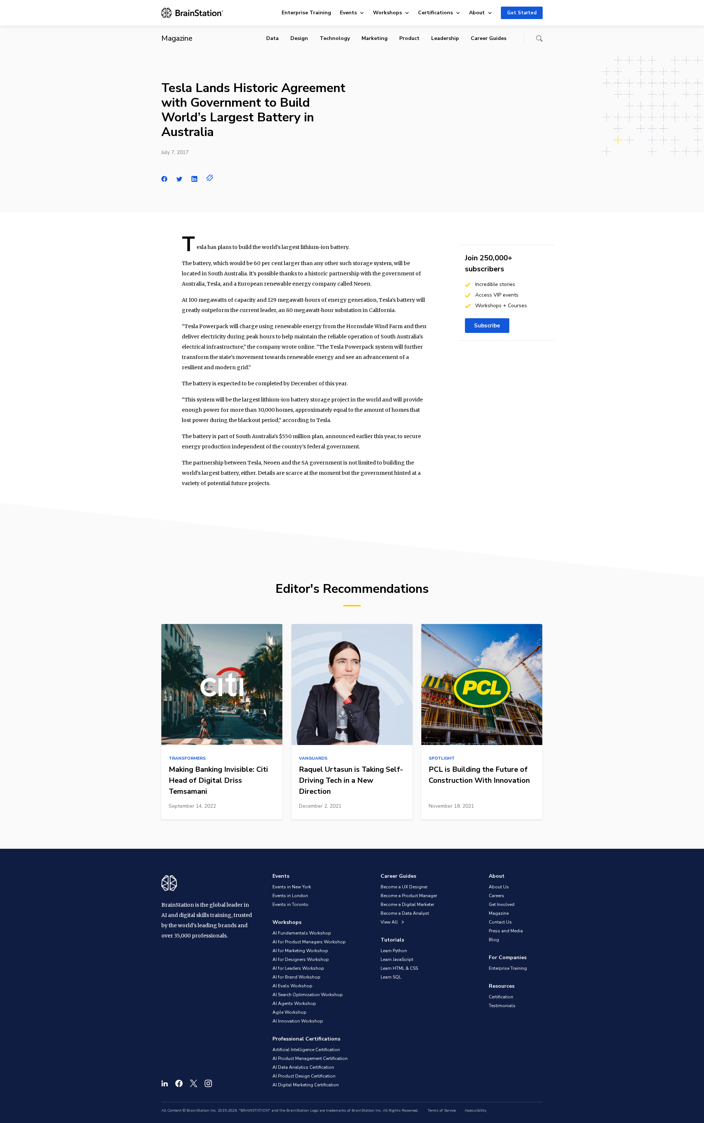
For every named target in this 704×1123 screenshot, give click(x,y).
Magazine (499, 913)
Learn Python (394, 951)
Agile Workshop (289, 1012)
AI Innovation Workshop (297, 1021)
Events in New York (291, 887)
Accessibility (475, 1110)
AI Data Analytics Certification (303, 1067)
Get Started (521, 13)
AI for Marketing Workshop (300, 951)
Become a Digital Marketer (407, 904)
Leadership (445, 38)
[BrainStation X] (193, 1083)
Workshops (387, 12)
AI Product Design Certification (304, 1076)
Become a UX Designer (404, 887)
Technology (335, 38)
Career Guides (488, 38)
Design (299, 38)
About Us (499, 887)
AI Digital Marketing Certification (305, 1085)
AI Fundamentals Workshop (301, 933)
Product (409, 38)
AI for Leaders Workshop (298, 968)
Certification (501, 997)
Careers (496, 896)
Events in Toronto (290, 904)
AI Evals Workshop (292, 986)
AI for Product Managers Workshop (309, 942)
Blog (494, 940)
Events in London (290, 896)
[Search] (539, 38)
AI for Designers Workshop (300, 959)
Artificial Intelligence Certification (306, 1050)
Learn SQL (391, 977)
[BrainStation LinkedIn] (164, 1083)
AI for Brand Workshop (296, 977)
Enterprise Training (306, 12)
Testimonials (502, 1006)
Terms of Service (442, 1110)
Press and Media (506, 931)
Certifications (435, 12)
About (477, 12)
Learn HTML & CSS (399, 968)
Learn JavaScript (397, 959)
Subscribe (487, 325)
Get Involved (501, 904)
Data (272, 38)
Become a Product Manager (409, 896)
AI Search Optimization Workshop (307, 995)
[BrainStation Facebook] (179, 1083)
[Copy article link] (209, 178)
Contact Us (500, 922)
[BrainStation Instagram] (208, 1083)
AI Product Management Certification (310, 1058)
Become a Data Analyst (405, 913)
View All (390, 922)
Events (348, 12)
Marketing (375, 38)
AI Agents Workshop (294, 1003)
